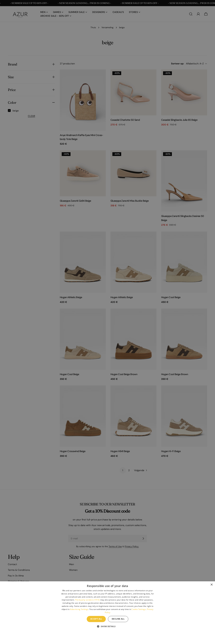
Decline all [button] (118, 619)
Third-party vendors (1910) (87, 599)
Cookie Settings (138, 609)
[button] (107, 626)
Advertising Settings (79, 609)
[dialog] (107, 606)
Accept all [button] (96, 619)
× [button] (211, 585)
